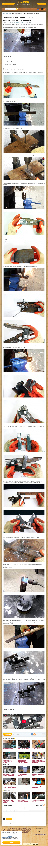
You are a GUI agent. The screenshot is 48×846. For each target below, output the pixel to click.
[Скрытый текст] (22, 811)
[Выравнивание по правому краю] (15, 811)
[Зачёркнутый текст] (9, 811)
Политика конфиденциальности (40, 834)
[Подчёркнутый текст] (7, 811)
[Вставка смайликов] (18, 811)
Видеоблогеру (37, 831)
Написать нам (37, 832)
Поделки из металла (19, 22)
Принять (11, 842)
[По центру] (14, 811)
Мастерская (13, 22)
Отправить (9, 818)
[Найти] (17, 9)
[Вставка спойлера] (28, 811)
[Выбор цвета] (20, 811)
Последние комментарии (39, 829)
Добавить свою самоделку (39, 828)
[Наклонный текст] (5, 811)
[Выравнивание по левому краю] (12, 811)
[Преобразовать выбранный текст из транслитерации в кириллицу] (26, 811)
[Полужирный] (4, 811)
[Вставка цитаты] (24, 811)
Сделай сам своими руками (24, 2)
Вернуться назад (8, 734)
